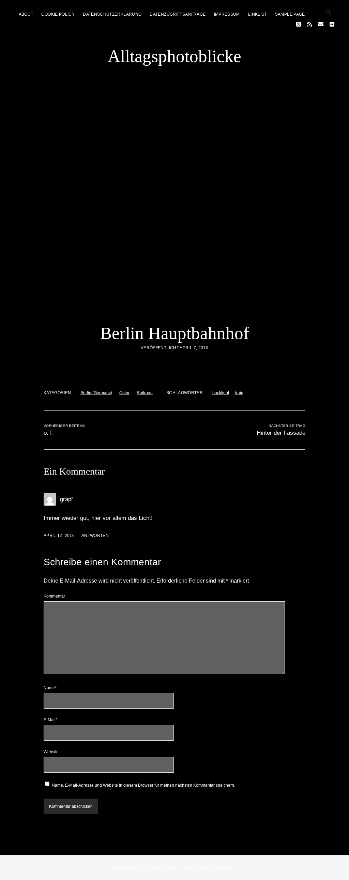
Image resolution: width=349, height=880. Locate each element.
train (239, 392)
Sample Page (290, 14)
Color (124, 392)
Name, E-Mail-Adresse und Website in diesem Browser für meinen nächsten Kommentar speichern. (143, 785)
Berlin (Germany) (96, 392)
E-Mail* (50, 719)
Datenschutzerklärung (112, 14)
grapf (66, 499)
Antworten (95, 535)
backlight (220, 392)
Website (51, 752)
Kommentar (54, 596)
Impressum (227, 14)
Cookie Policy (58, 14)
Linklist (257, 14)
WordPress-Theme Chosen (146, 867)
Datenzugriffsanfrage (178, 14)
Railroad (145, 392)
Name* (50, 687)
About (26, 14)
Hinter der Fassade (281, 433)
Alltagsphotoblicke (174, 56)
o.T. (48, 433)
